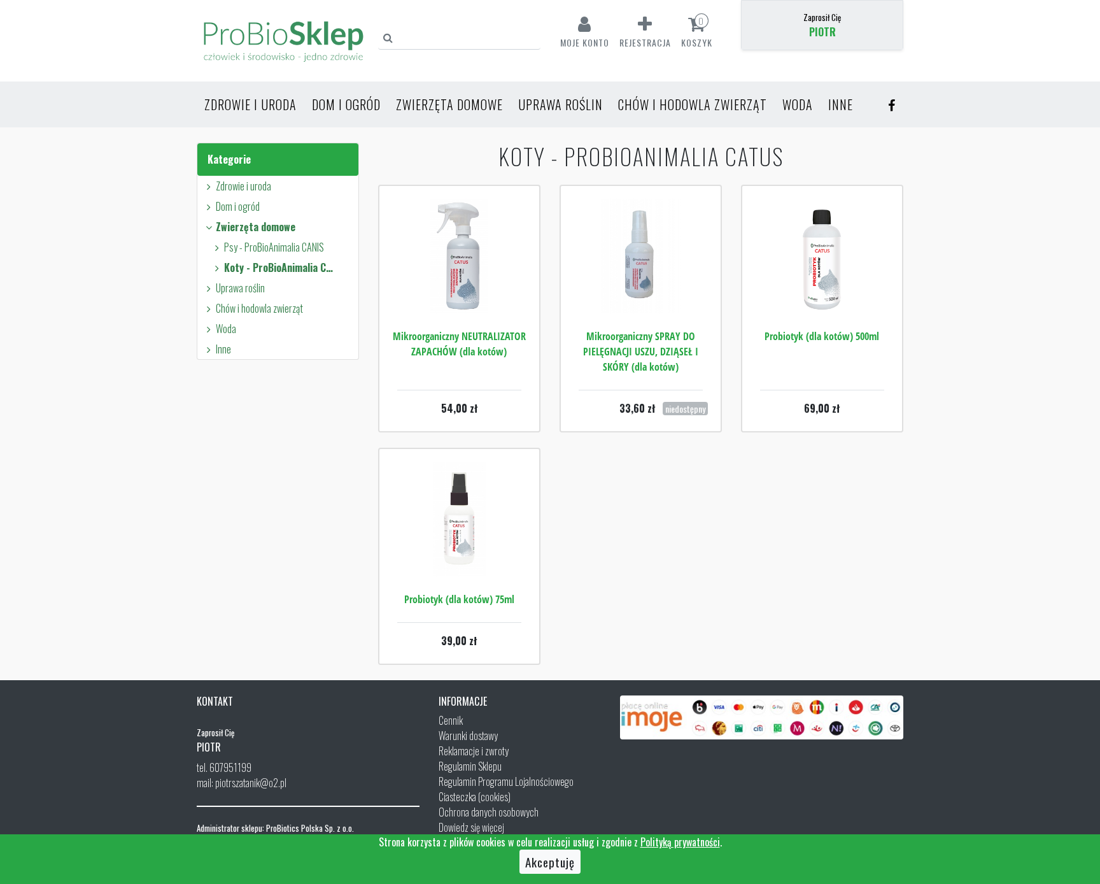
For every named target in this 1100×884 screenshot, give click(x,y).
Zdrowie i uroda (250, 104)
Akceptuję (550, 862)
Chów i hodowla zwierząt (692, 104)
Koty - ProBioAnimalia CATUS (280, 267)
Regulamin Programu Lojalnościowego (506, 781)
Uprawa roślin (560, 104)
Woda (797, 104)
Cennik (451, 720)
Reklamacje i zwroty (474, 751)
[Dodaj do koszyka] (459, 294)
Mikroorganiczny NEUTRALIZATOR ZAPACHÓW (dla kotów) (459, 344)
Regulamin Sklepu (470, 766)
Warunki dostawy (468, 735)
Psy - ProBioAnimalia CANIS (274, 247)
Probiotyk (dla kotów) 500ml (822, 336)
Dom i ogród (346, 104)
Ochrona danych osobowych (489, 812)
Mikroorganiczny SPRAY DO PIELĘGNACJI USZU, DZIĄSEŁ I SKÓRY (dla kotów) (640, 351)
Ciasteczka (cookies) (475, 796)
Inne (840, 104)
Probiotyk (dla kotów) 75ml (459, 599)
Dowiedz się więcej (471, 827)
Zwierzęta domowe (449, 104)
